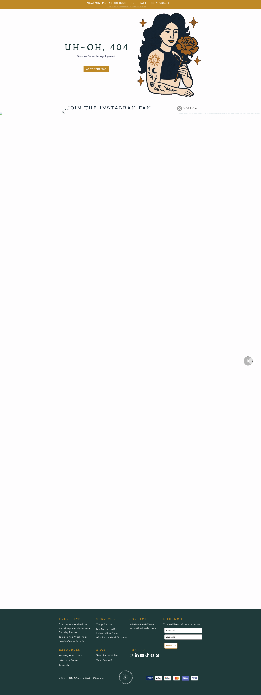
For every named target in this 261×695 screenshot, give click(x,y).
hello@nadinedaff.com (141, 624)
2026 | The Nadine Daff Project (82, 678)
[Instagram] (179, 108)
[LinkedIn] (137, 655)
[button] (126, 677)
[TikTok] (147, 655)
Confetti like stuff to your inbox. (182, 624)
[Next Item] (252, 361)
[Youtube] (142, 655)
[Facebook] (152, 655)
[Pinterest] (157, 655)
